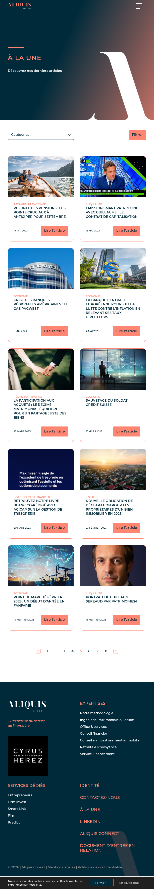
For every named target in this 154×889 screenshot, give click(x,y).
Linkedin (90, 821)
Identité (90, 785)
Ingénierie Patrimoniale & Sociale (107, 720)
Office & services (93, 727)
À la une (90, 809)
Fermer (100, 883)
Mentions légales (62, 867)
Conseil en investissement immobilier (110, 740)
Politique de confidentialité (100, 867)
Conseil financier (93, 733)
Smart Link (17, 809)
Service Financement (97, 754)
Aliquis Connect (99, 833)
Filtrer (137, 135)
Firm (11, 816)
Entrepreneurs (20, 795)
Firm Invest (17, 802)
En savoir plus (129, 883)
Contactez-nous (100, 797)
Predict (14, 822)
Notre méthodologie (96, 713)
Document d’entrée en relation (107, 848)
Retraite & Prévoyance (98, 747)
